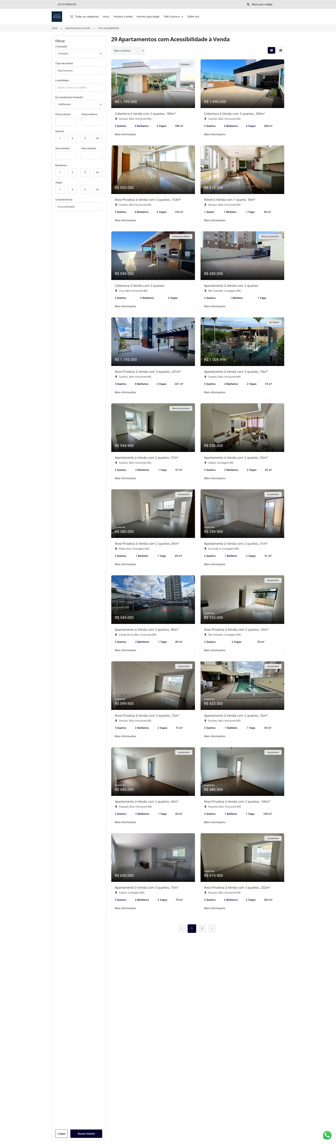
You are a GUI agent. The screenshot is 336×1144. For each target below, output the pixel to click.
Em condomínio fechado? (69, 97)
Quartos (59, 131)
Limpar (61, 1133)
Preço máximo (89, 114)
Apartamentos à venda (77, 28)
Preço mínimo (63, 114)
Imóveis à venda (123, 16)
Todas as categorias (87, 16)
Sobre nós (193, 16)
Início (106, 16)
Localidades (62, 80)
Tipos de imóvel (64, 63)
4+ (97, 138)
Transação (61, 46)
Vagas (58, 182)
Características (63, 199)
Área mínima (62, 148)
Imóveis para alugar (148, 16)
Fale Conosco (172, 16)
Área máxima (88, 148)
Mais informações (125, 134)
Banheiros (61, 165)
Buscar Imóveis (86, 1133)
